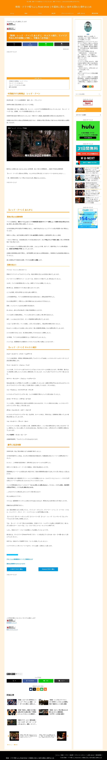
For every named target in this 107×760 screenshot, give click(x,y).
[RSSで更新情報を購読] (45, 689)
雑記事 (71, 755)
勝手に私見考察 (13, 87)
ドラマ (66, 755)
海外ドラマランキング (12, 629)
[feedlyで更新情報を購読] (41, 689)
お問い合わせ (90, 755)
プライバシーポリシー (80, 755)
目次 (36, 78)
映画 (9, 673)
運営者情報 (98, 755)
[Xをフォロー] (34, 689)
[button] (61, 44)
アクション (19, 673)
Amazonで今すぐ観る (48, 569)
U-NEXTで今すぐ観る (16, 569)
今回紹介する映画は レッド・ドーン (18, 81)
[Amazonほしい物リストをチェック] (38, 689)
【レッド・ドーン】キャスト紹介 (17, 85)
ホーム (58, 755)
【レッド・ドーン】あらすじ (16, 83)
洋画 (14, 673)
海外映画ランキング (12, 622)
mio (88, 34)
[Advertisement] (38, 64)
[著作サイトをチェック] (30, 689)
